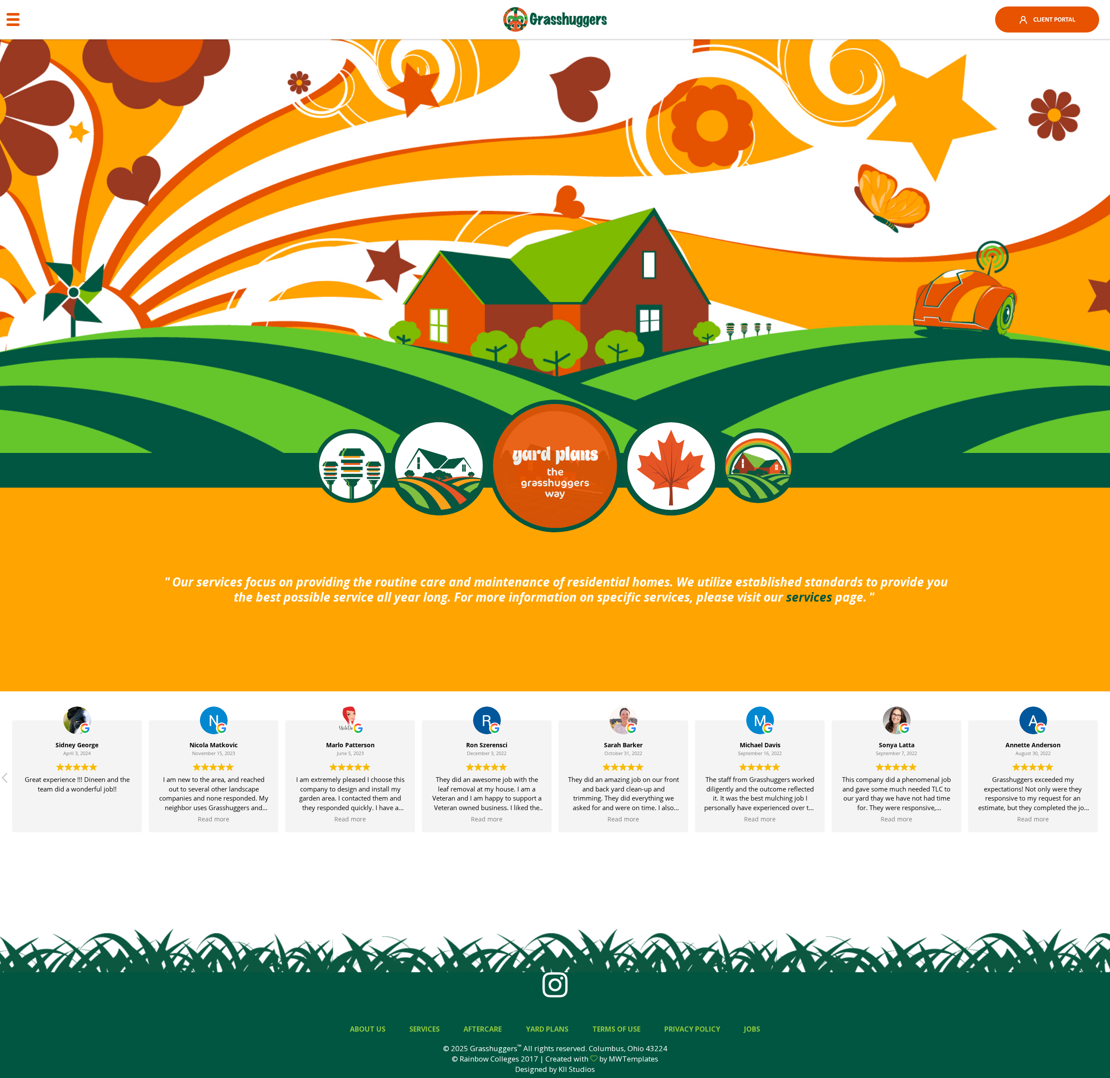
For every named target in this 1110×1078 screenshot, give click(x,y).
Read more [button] (213, 819)
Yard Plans (547, 1029)
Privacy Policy (692, 1029)
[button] (5, 780)
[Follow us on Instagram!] (555, 984)
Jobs (752, 1029)
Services (424, 1029)
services (809, 597)
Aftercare (483, 1029)
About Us (367, 1029)
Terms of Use (616, 1029)
